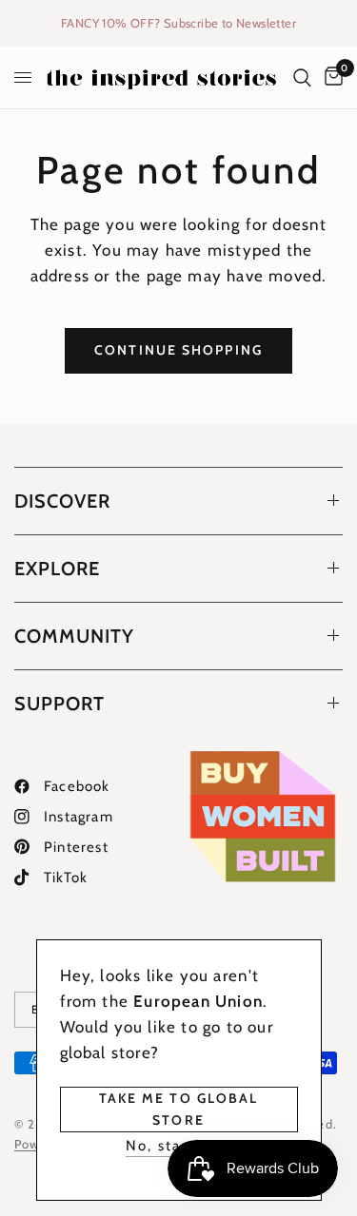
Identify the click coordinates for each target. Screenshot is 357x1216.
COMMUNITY (74, 636)
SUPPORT (59, 703)
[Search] (302, 77)
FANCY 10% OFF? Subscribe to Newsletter (178, 22)
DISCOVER (62, 501)
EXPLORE (57, 568)
